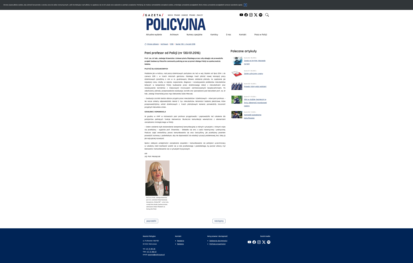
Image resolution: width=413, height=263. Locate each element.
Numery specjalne (194, 34)
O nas (228, 34)
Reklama (180, 244)
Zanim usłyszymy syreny (253, 73)
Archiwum (174, 34)
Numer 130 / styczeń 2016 (185, 44)
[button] (267, 15)
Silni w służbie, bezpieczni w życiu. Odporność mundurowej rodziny (255, 102)
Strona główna (153, 44)
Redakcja (180, 241)
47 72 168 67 (152, 252)
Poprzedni (152, 221)
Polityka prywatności (217, 244)
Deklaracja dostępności (218, 241)
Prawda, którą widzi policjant (255, 86)
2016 (171, 44)
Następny (219, 221)
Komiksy (214, 34)
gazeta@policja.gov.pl (156, 254)
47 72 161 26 (150, 249)
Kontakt (242, 34)
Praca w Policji (260, 34)
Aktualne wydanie (154, 34)
